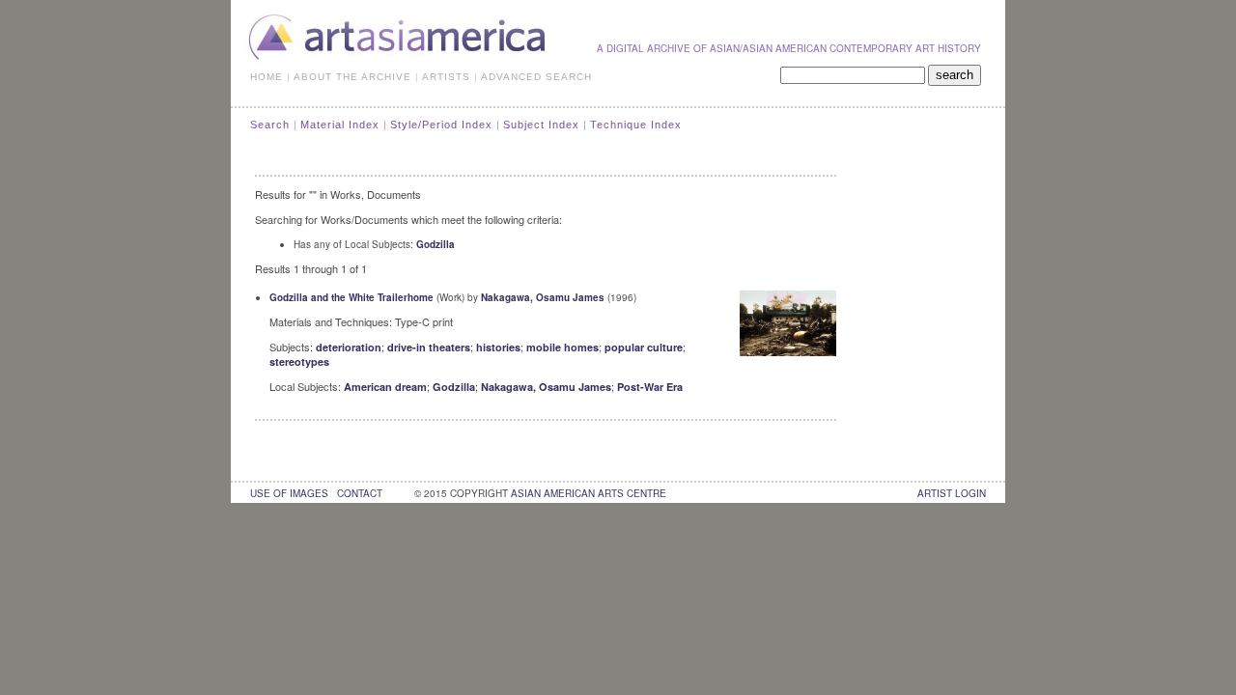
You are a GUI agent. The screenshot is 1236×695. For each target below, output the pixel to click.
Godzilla (435, 244)
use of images (289, 493)
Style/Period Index (441, 124)
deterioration (348, 347)
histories (498, 347)
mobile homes (562, 347)
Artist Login (951, 493)
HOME (266, 76)
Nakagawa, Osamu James (542, 297)
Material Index (339, 124)
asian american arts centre (588, 493)
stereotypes (299, 361)
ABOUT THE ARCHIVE (352, 76)
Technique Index (636, 124)
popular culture (643, 347)
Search (270, 124)
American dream (385, 386)
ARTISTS (446, 76)
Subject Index (541, 124)
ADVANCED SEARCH (536, 76)
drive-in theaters (428, 347)
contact (359, 493)
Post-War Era (650, 386)
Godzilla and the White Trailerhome (351, 297)
